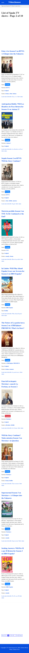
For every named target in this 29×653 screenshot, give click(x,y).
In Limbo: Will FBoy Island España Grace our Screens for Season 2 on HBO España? (12, 271)
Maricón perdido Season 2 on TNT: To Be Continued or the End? (12, 214)
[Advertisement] (14, 33)
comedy (7, 256)
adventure (7, 425)
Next (21, 635)
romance (11, 369)
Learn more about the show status (12, 96)
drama (7, 93)
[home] (14, 2)
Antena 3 (8, 143)
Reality (6, 310)
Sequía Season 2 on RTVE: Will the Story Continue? (11, 159)
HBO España (9, 307)
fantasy (14, 93)
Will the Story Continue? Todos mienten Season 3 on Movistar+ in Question (11, 438)
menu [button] (2, 2)
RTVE (8, 87)
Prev (3, 635)
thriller (10, 201)
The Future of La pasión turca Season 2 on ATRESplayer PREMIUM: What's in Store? (13, 325)
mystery (15, 201)
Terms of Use (16, 649)
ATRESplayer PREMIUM (13, 363)
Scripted (6, 90)
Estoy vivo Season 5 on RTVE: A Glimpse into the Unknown (12, 52)
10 (17, 635)
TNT (7, 250)
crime (10, 93)
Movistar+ (8, 419)
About (22, 647)
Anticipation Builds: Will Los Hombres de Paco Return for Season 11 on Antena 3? (12, 107)
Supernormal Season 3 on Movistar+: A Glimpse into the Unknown (11, 495)
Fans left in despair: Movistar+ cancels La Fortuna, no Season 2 (9, 384)
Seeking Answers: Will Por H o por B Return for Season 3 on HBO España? (12, 551)
